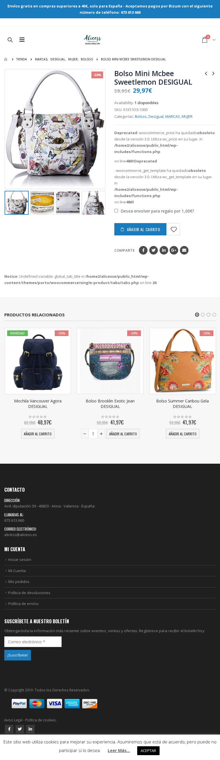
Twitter (153, 250)
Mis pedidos (19, 581)
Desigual (156, 116)
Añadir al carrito (143, 229)
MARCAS (172, 116)
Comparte (124, 250)
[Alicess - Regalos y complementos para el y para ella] (93, 39)
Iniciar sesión (19, 559)
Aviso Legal (13, 720)
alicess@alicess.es (20, 534)
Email (184, 250)
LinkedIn (164, 250)
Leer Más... (119, 750)
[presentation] (8, 129)
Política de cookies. (41, 720)
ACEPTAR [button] (148, 750)
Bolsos (141, 116)
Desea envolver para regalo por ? (156, 211)
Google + (174, 250)
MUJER (187, 116)
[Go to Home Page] (6, 59)
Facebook (143, 250)
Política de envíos (23, 603)
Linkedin (30, 729)
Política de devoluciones (29, 592)
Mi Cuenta (17, 570)
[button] (197, 314)
